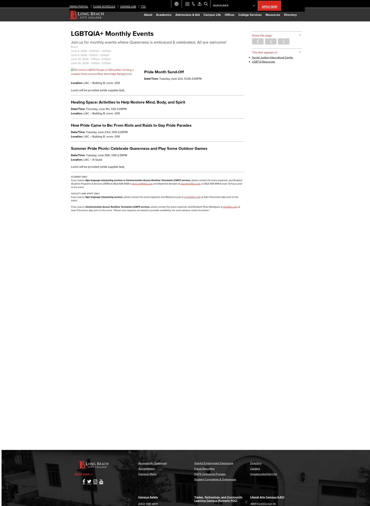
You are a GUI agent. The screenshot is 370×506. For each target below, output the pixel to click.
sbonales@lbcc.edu (190, 183)
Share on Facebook (258, 41)
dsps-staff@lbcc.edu (142, 183)
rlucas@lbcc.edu (192, 197)
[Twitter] (89, 481)
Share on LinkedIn (283, 41)
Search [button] (206, 4)
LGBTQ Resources (263, 61)
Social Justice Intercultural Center (272, 57)
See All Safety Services (199, 4)
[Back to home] (87, 14)
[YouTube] (101, 481)
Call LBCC (193, 4)
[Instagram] (95, 481)
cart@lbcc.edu (230, 206)
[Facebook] (84, 481)
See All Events (187, 4)
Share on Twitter (271, 41)
